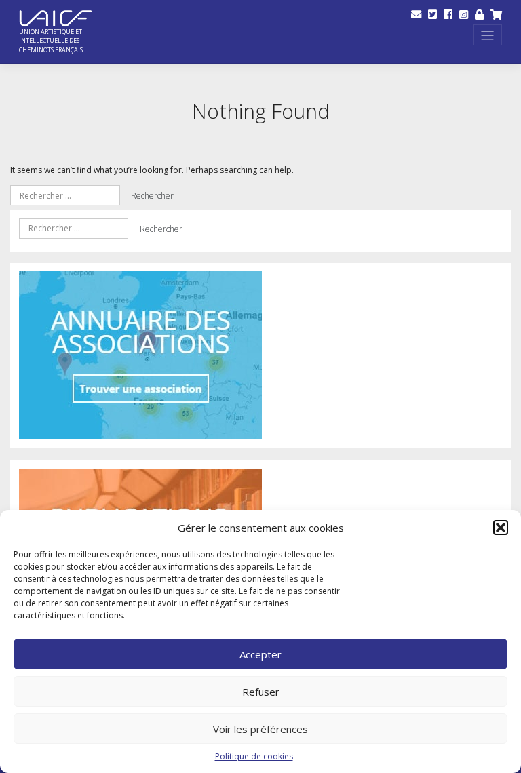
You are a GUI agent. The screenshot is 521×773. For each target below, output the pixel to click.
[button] (500, 527)
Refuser (260, 691)
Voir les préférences (260, 729)
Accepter (260, 654)
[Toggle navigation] (488, 34)
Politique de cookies (254, 756)
